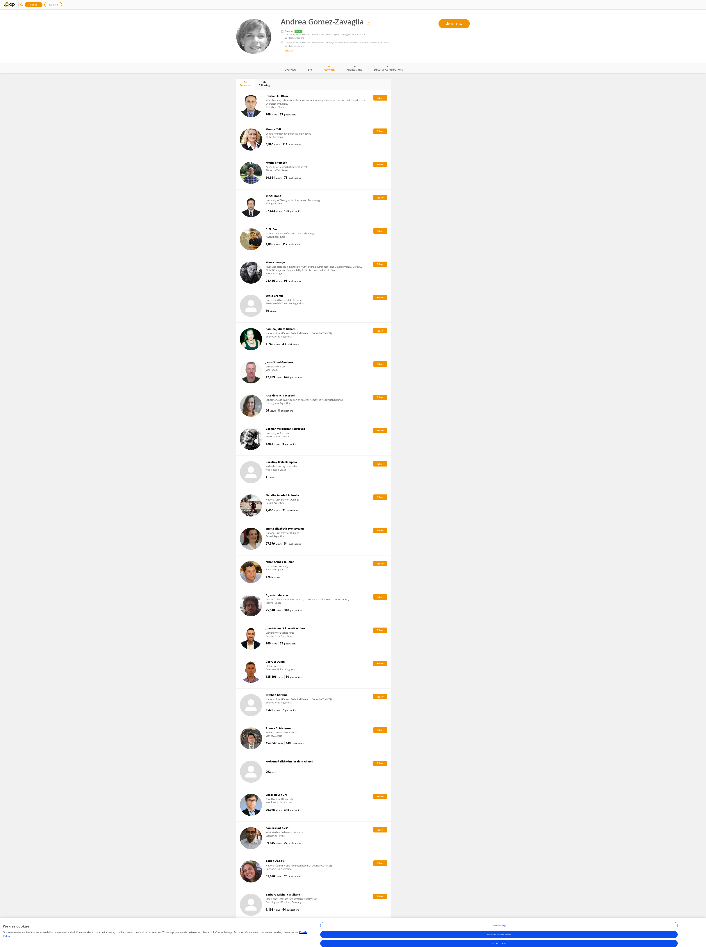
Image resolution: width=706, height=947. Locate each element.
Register (53, 4)
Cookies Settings (499, 926)
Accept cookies (498, 943)
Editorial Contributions (388, 68)
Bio (310, 69)
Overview (290, 69)
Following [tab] (264, 83)
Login (33, 4)
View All (289, 50)
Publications (354, 68)
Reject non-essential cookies (499, 934)
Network (329, 68)
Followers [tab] (245, 83)
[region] (353, 932)
